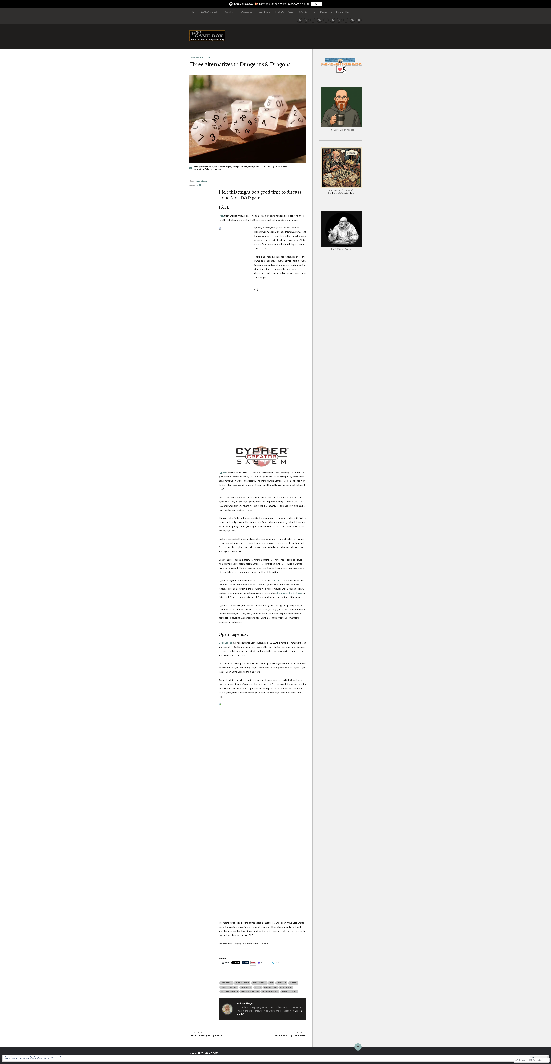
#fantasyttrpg (259, 983)
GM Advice (303, 12)
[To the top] (358, 1047)
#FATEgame (281, 983)
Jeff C (199, 185)
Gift (316, 4)
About (290, 12)
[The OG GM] (332, 20)
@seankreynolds (289, 991)
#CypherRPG (226, 983)
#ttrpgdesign (270, 987)
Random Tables (342, 12)
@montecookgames (250, 991)
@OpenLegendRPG (270, 991)
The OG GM (279, 12)
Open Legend (225, 643)
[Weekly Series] (319, 20)
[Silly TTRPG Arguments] (352, 20)
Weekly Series (246, 12)
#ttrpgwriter (286, 987)
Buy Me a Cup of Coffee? (210, 12)
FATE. (221, 216)
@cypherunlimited (229, 991)
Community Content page (289, 593)
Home (194, 12)
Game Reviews (264, 12)
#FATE (271, 983)
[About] (339, 20)
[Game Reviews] (326, 20)
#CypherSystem (242, 983)
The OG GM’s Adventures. (343, 193)
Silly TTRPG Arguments (323, 12)
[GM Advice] (345, 20)
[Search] (359, 20)
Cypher (222, 472)
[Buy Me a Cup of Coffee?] (306, 20)
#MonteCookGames (229, 987)
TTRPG (209, 58)
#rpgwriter (246, 987)
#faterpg (293, 983)
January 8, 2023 (201, 181)
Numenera (277, 580)
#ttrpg (258, 987)
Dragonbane (229, 12)
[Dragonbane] (312, 20)
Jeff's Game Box (208, 1053)
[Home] (299, 20)
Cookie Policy (47, 1058)
